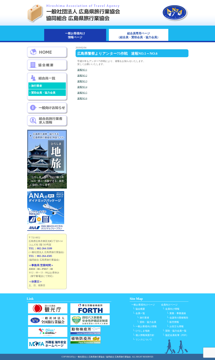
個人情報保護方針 (145, 335)
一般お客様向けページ (143, 304)
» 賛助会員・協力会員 (42, 92)
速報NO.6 (82, 98)
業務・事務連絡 (177, 313)
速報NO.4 (82, 87)
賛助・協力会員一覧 (175, 331)
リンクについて (144, 339)
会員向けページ (169, 304)
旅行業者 (144, 317)
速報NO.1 (82, 70)
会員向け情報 (172, 309)
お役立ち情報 (176, 326)
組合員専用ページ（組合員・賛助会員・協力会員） (138, 35)
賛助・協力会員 (148, 322)
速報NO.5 (82, 93)
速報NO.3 (82, 81)
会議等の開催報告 (178, 317)
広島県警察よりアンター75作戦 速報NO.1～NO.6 (117, 53)
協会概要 (140, 309)
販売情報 (174, 322)
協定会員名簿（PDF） (176, 335)
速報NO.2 (82, 75)
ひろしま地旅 (143, 331)
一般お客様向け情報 (146, 326)
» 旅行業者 (35, 85)
